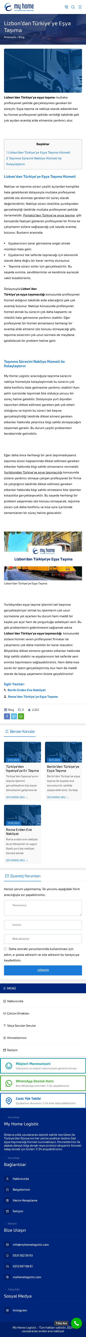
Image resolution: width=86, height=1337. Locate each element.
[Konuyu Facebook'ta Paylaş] (7, 716)
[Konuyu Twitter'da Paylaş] (14, 716)
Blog (21, 37)
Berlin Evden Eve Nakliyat (27, 690)
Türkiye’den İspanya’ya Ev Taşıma (22, 769)
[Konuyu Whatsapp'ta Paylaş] (21, 716)
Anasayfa (10, 37)
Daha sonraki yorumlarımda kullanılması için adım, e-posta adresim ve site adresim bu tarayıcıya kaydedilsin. (41, 954)
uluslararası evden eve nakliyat (43, 1331)
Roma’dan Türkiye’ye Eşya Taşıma (33, 697)
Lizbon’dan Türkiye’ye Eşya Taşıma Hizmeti (38, 152)
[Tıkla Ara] (76, 1323)
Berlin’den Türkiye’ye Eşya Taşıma (63, 769)
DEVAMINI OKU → (17, 797)
